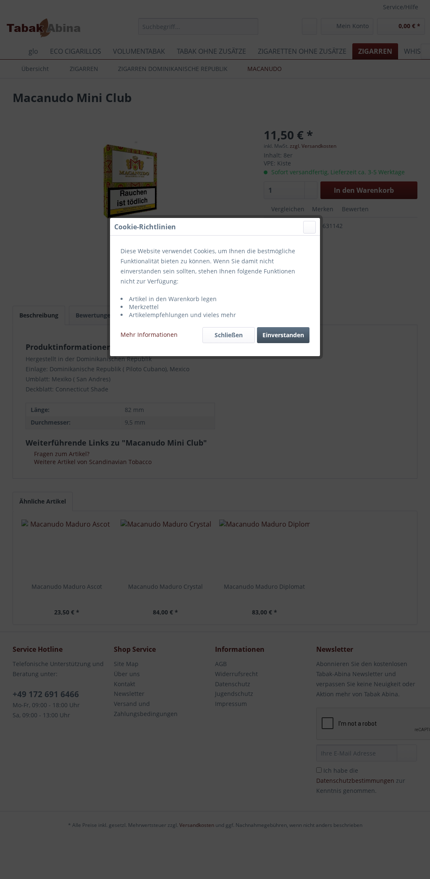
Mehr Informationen (149, 334)
